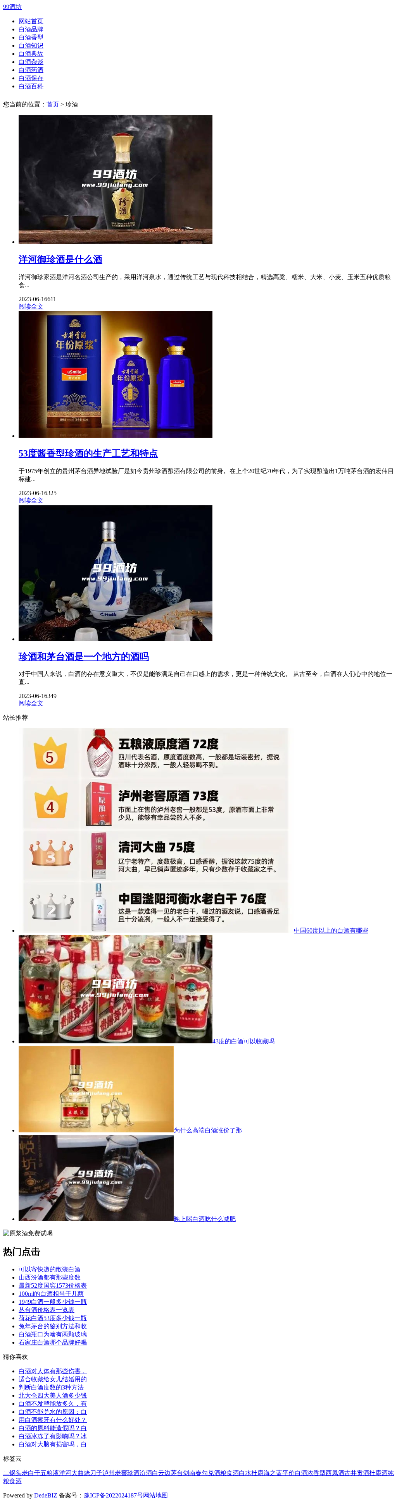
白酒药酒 (31, 70)
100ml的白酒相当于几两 (51, 1293)
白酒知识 (31, 45)
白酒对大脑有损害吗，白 (53, 1444)
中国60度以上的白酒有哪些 (331, 930)
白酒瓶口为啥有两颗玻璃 (53, 1334)
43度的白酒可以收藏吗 (243, 1041)
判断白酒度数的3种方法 (51, 1387)
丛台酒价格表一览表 (46, 1310)
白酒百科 (31, 86)
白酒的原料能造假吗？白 (53, 1428)
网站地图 (155, 1495)
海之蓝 (273, 1473)
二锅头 (12, 1473)
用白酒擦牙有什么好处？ (53, 1420)
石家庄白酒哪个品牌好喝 (53, 1342)
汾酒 (146, 1473)
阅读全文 (31, 306)
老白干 (31, 1473)
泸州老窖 (114, 1473)
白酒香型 (31, 37)
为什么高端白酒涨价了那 (208, 1130)
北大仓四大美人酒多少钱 (53, 1395)
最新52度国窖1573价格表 (53, 1285)
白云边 (161, 1473)
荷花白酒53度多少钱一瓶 (53, 1318)
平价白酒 (294, 1473)
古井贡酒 (356, 1473)
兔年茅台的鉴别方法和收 (53, 1326)
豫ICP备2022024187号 (113, 1495)
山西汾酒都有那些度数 (50, 1277)
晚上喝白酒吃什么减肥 (205, 1219)
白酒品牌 (31, 29)
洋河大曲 (71, 1473)
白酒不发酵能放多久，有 (53, 1403)
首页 (53, 104)
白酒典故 (31, 53)
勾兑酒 (211, 1473)
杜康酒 (378, 1473)
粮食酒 (229, 1473)
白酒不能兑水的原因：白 (53, 1411)
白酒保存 (31, 78)
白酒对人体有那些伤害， (53, 1371)
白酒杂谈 (31, 61)
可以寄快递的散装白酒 (50, 1269)
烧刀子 (93, 1473)
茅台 (177, 1473)
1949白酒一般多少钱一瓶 (53, 1301)
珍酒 (133, 1473)
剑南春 (192, 1473)
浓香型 (316, 1473)
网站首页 (31, 21)
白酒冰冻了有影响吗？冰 (53, 1436)
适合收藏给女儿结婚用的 (53, 1379)
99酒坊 (12, 6)
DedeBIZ (45, 1495)
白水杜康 (251, 1473)
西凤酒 (335, 1473)
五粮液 (49, 1473)
